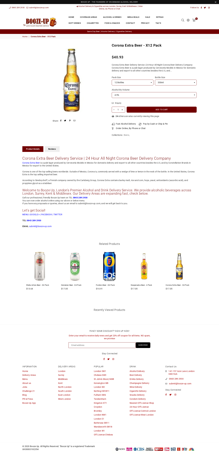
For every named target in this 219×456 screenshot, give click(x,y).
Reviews (52, 149)
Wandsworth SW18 (103, 427)
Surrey (61, 375)
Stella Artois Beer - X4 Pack (37, 285)
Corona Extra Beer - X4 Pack (177, 285)
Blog (24, 395)
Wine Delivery (136, 387)
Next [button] (200, 278)
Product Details (33, 149)
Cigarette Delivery (138, 391)
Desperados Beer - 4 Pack (141, 285)
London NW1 (100, 415)
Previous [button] (19, 278)
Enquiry (117, 103)
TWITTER (57, 214)
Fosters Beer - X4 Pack (105, 285)
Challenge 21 (28, 391)
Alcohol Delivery (137, 371)
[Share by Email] (74, 121)
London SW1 (100, 371)
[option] (109, 31)
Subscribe (143, 345)
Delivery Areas (29, 375)
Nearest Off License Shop (142, 403)
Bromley (98, 411)
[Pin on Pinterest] (70, 121)
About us (26, 383)
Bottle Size (160, 77)
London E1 (99, 419)
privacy (145, 23)
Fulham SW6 (100, 395)
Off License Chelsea (103, 434)
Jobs (24, 387)
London (62, 371)
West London (64, 399)
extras (160, 17)
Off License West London (142, 415)
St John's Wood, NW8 (104, 379)
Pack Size (116, 77)
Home (24, 37)
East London (64, 395)
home (71, 17)
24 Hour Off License (139, 407)
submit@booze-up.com (39, 8)
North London (65, 387)
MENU (25, 214)
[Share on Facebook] (61, 121)
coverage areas (88, 17)
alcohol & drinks (112, 17)
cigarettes (93, 23)
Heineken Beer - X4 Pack (71, 285)
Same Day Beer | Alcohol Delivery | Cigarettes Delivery (109, 31)
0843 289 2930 (18, 8)
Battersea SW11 (101, 423)
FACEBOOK (46, 214)
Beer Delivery (136, 375)
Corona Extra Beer (31, 163)
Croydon (98, 407)
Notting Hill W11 (101, 391)
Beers (126, 135)
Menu (25, 379)
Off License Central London (143, 411)
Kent (60, 383)
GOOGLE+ (35, 214)
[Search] (182, 20)
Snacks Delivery (137, 395)
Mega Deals (133, 17)
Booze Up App (29, 403)
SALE (147, 17)
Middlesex (63, 379)
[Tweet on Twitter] (65, 121)
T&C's (158, 23)
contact (130, 23)
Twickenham (100, 399)
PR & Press (27, 399)
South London (65, 391)
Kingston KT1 (100, 403)
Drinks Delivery (137, 379)
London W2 (99, 387)
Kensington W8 (101, 383)
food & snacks (112, 23)
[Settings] (188, 20)
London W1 (99, 431)
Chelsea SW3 (100, 375)
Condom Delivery (138, 399)
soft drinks (75, 23)
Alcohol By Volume (121, 90)
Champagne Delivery (139, 383)
